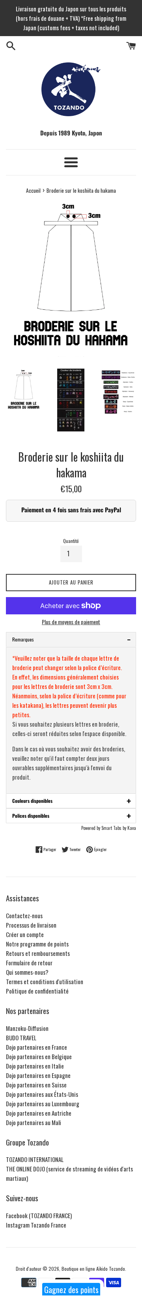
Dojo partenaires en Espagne (38, 1075)
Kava (131, 828)
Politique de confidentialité (37, 991)
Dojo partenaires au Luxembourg (42, 1103)
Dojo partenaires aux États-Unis (42, 1094)
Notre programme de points (37, 943)
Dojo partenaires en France (36, 1047)
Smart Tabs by (114, 828)
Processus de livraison (31, 925)
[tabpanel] (71, 720)
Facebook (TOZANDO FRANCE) (39, 1215)
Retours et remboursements (38, 953)
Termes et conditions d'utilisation (44, 981)
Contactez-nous (24, 915)
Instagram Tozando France (36, 1224)
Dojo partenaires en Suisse (36, 1084)
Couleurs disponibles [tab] (71, 801)
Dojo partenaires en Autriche (38, 1113)
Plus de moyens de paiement (71, 622)
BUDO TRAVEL (21, 1037)
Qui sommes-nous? (27, 972)
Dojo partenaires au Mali (33, 1122)
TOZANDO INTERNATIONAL (35, 1159)
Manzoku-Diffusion (27, 1028)
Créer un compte (25, 934)
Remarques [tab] (71, 639)
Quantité (71, 540)
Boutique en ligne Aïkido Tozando (93, 1268)
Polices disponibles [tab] (71, 815)
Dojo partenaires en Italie (35, 1065)
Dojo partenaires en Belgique (39, 1056)
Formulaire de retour (29, 962)
